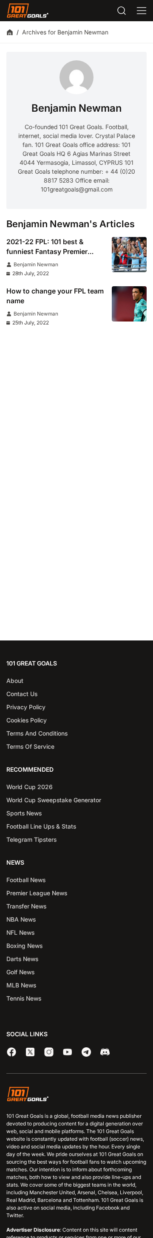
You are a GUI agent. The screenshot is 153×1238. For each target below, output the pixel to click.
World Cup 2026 (29, 786)
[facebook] (11, 1052)
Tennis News (23, 998)
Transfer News (26, 906)
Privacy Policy (25, 707)
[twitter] (30, 1052)
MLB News (21, 985)
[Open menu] (141, 11)
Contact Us (21, 693)
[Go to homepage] (27, 10)
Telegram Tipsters (31, 839)
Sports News (24, 813)
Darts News (22, 958)
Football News (25, 879)
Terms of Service (30, 746)
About (14, 680)
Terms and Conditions (37, 733)
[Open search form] (121, 10)
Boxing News (24, 945)
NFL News (20, 932)
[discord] (105, 1052)
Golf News (20, 972)
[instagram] (49, 1052)
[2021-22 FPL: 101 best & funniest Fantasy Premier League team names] (129, 254)
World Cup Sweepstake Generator (53, 800)
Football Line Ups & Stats (41, 826)
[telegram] (86, 1052)
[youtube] (67, 1052)
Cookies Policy (26, 720)
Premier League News (36, 893)
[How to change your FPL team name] (129, 303)
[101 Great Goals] (76, 1095)
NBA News (21, 919)
